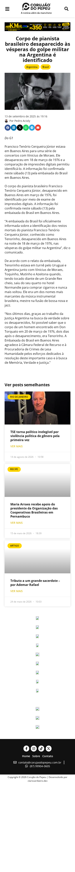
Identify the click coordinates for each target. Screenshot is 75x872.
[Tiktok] (41, 749)
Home (26, 756)
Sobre (36, 756)
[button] (8, 128)
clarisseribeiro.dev (38, 780)
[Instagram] (34, 749)
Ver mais (16, 446)
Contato (47, 756)
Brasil (45, 67)
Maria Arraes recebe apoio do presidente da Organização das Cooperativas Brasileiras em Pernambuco (34, 510)
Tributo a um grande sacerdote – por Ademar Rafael (35, 583)
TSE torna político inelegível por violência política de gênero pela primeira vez (35, 436)
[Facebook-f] (26, 749)
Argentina (32, 67)
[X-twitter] (49, 749)
